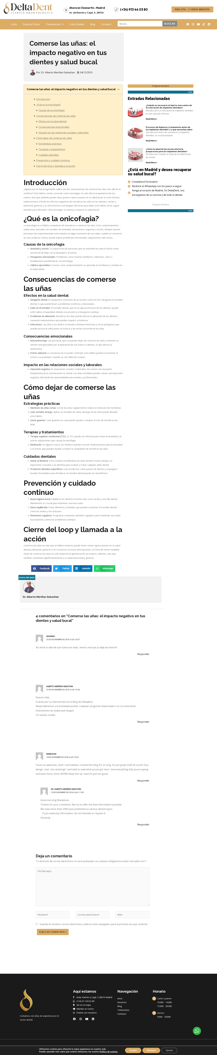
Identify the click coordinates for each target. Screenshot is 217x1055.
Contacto (106, 24)
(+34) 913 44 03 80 (134, 9)
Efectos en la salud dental (53, 121)
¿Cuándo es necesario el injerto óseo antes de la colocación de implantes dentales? (169, 106)
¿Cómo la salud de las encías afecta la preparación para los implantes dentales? (166, 150)
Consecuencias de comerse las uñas (56, 116)
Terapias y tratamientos (52, 149)
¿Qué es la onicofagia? (48, 104)
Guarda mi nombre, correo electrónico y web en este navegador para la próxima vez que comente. (94, 924)
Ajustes (169, 1050)
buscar (169, 23)
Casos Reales (77, 24)
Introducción (43, 99)
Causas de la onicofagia (52, 110)
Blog (92, 24)
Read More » (151, 119)
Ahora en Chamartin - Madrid (87, 7)
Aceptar (133, 1050)
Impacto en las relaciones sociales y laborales (64, 132)
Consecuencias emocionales (54, 127)
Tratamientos (53, 24)
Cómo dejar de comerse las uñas (54, 138)
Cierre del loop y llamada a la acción (55, 166)
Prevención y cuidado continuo (53, 160)
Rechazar (151, 1050)
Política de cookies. (108, 1051)
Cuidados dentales (49, 155)
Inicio (14, 24)
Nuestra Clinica (31, 24)
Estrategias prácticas (50, 143)
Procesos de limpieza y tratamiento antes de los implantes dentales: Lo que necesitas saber (169, 128)
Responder (143, 654)
